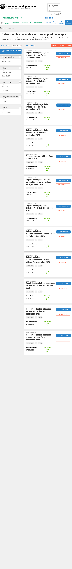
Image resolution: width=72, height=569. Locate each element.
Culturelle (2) (6, 76)
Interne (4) (5, 90)
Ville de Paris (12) (7, 61)
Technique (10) (6, 72)
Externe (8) (5, 87)
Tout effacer (15, 45)
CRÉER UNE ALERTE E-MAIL (62, 45)
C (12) (4, 101)
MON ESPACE (57, 14)
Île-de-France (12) (7, 112)
